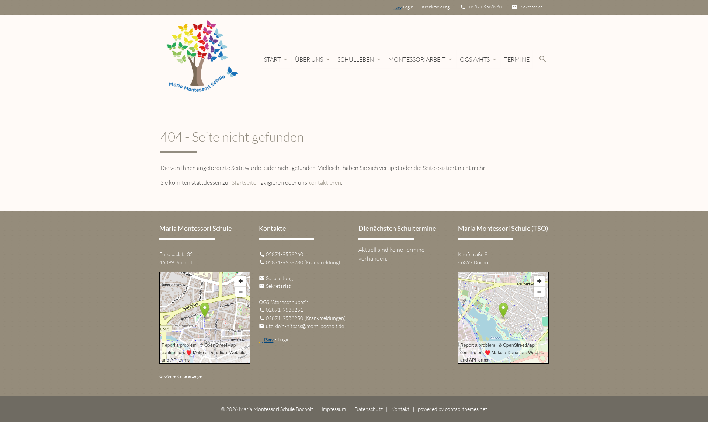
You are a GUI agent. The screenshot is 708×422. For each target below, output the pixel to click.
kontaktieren (324, 182)
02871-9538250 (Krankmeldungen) (306, 318)
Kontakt (400, 409)
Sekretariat (531, 7)
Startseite (244, 182)
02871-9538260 (485, 7)
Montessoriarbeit (420, 59)
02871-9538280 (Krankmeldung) (303, 262)
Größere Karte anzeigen (181, 376)
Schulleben (359, 59)
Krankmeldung (435, 7)
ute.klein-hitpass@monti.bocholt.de (305, 326)
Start (276, 59)
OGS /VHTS (478, 59)
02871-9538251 (284, 310)
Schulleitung (279, 278)
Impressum (334, 409)
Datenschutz (368, 409)
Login (411, 7)
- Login (282, 339)
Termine (517, 59)
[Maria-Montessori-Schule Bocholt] (201, 59)
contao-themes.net (466, 409)
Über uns (313, 59)
